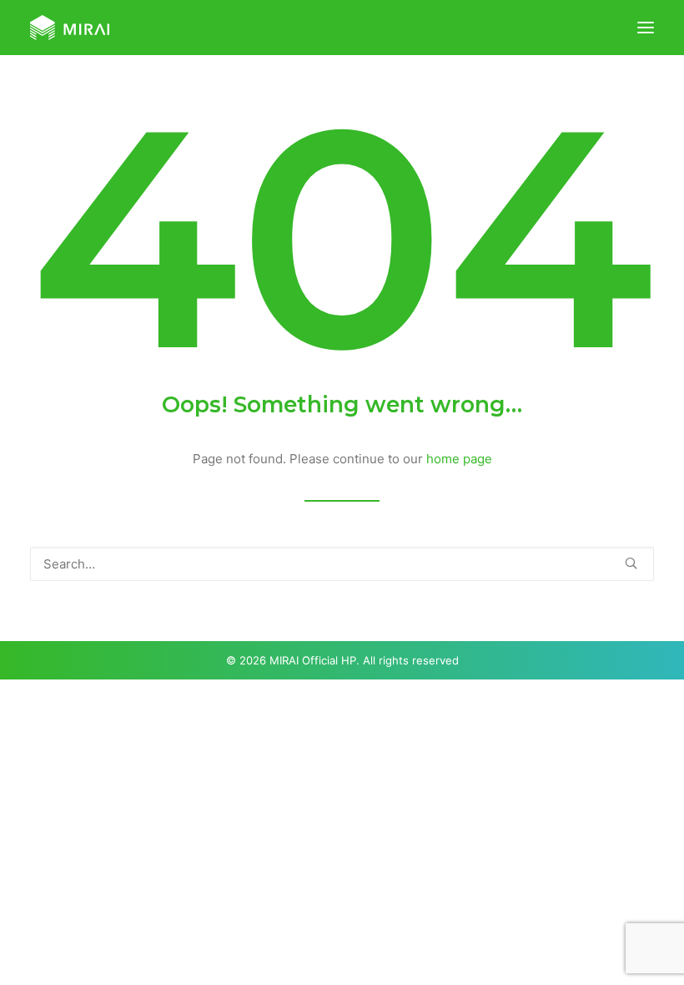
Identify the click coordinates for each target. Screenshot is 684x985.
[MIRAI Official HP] (69, 27)
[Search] (342, 564)
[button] (645, 27)
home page (459, 459)
